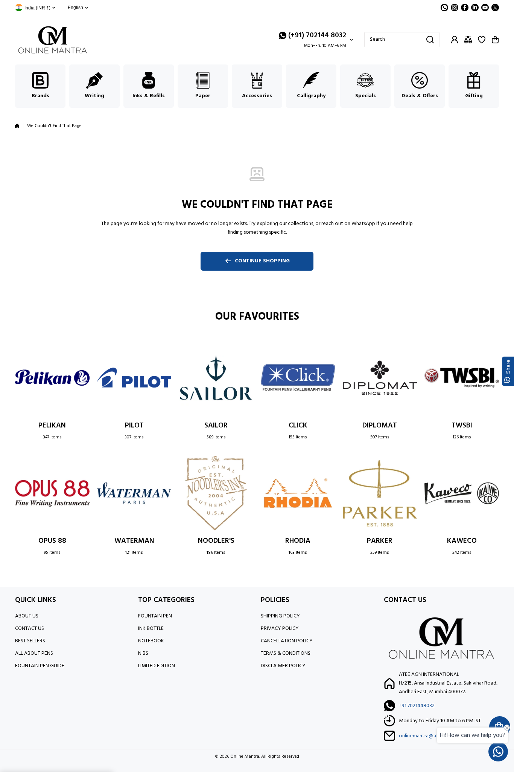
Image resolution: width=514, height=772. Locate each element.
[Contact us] (498, 751)
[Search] (430, 39)
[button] (495, 39)
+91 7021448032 (417, 706)
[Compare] (468, 39)
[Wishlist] (481, 39)
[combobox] (401, 39)
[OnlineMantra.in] (52, 40)
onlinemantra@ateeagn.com (431, 736)
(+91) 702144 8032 (317, 35)
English (75, 7)
